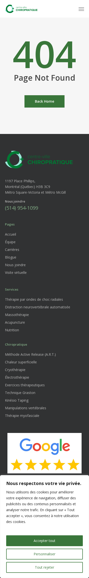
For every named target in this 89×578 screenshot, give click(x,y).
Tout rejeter (44, 567)
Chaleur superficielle (21, 362)
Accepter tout (44, 540)
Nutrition (12, 330)
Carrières (12, 249)
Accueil (10, 234)
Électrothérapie (17, 377)
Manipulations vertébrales (25, 408)
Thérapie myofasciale (22, 415)
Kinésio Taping (16, 400)
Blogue (10, 257)
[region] (44, 526)
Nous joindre (15, 264)
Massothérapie (17, 314)
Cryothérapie (15, 369)
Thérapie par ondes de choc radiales (34, 299)
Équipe (10, 242)
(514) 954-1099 (21, 208)
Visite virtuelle (16, 272)
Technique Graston (20, 392)
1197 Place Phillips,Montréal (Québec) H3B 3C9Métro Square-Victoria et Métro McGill (35, 187)
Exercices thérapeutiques (25, 385)
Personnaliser (44, 554)
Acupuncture (15, 322)
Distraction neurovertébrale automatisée (37, 307)
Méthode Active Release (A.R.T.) (30, 354)
